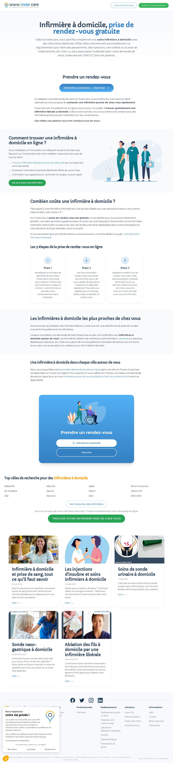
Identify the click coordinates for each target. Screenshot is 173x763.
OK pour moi (50, 749)
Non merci (12, 749)
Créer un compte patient (153, 5)
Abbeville (9, 486)
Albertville (136, 491)
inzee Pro (129, 712)
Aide (151, 712)
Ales (91, 496)
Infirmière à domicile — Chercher (84, 87)
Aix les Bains (10, 491)
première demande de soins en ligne (80, 369)
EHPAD (104, 735)
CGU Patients (105, 757)
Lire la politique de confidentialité (17, 741)
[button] (5, 758)
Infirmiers (81, 712)
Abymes (50, 486)
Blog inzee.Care (156, 721)
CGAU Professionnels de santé (86, 757)
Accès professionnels (124, 5)
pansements (125, 338)
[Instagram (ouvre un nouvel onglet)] (91, 700)
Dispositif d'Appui (109, 739)
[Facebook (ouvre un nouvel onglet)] (72, 700)
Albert (92, 491)
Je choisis (31, 749)
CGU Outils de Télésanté (121, 757)
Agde (91, 486)
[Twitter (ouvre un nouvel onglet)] (81, 700)
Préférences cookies (70, 760)
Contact (153, 717)
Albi (6, 496)
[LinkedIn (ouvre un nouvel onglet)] (100, 700)
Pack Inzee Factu (133, 721)
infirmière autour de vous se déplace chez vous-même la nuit (96, 376)
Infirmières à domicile (88, 443)
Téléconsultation (132, 717)
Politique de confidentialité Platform (38, 757)
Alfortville (136, 496)
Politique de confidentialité (63, 757)
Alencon (51, 496)
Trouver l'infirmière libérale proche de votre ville (38, 162)
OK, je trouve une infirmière (27, 182)
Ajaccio (50, 491)
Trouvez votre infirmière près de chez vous (86, 518)
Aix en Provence (139, 486)
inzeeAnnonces (132, 725)
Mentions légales (15, 757)
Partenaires (154, 725)
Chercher (86, 452)
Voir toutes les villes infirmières (86, 504)
